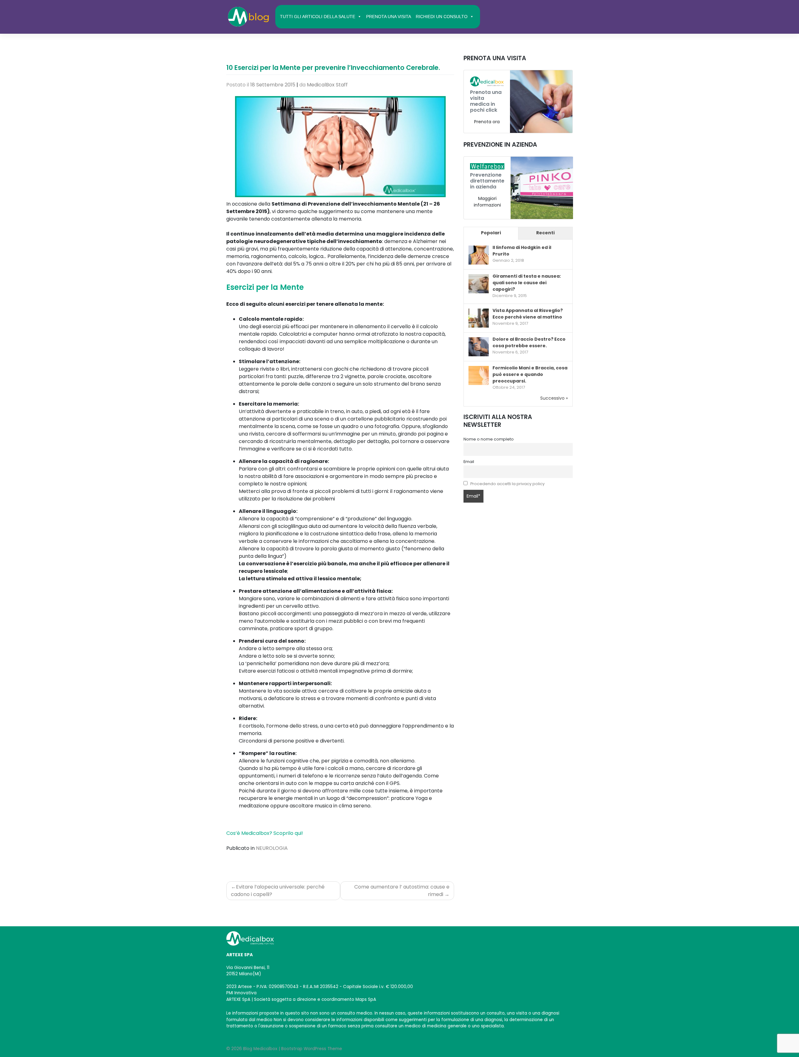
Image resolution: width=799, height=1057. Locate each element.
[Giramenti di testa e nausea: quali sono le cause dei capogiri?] (478, 284)
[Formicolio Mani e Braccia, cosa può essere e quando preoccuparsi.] (478, 376)
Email (468, 461)
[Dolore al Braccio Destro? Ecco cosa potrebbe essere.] (478, 347)
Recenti (545, 233)
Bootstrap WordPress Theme (311, 1049)
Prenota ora (487, 122)
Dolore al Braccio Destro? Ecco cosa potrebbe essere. (529, 342)
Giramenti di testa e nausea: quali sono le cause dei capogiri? (527, 282)
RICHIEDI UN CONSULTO (442, 16)
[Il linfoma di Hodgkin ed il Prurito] (478, 255)
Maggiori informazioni (487, 201)
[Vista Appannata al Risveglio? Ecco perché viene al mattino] (478, 318)
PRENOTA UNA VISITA (388, 16)
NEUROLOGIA (272, 848)
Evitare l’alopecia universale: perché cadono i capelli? (278, 890)
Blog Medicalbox (260, 1049)
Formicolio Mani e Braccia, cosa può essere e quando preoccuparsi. (530, 374)
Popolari (491, 233)
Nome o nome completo (488, 439)
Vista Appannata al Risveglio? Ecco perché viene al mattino (528, 313)
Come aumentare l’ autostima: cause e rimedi (401, 890)
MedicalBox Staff (327, 84)
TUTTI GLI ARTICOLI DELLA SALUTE (317, 16)
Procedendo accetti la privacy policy (507, 483)
